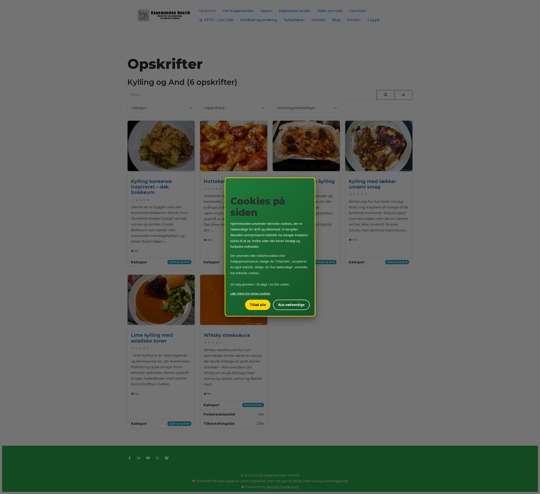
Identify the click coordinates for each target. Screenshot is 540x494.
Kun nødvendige (291, 305)
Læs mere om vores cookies (250, 293)
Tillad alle (258, 305)
